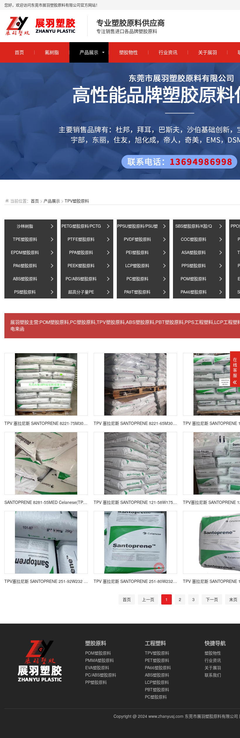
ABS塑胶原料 (25, 279)
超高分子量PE (81, 292)
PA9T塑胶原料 (137, 292)
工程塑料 (155, 643)
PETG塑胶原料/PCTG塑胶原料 (81, 227)
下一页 (212, 599)
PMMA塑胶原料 (99, 660)
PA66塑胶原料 (158, 667)
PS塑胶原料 (25, 292)
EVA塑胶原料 (97, 667)
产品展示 (89, 52)
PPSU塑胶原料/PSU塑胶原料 (137, 227)
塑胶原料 (95, 643)
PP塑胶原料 (96, 682)
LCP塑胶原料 (137, 265)
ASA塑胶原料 (193, 252)
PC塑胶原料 (137, 279)
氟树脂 (52, 52)
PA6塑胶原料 (25, 265)
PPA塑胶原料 (81, 252)
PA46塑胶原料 (194, 292)
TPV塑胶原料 (77, 201)
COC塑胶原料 (193, 239)
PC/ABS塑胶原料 (81, 279)
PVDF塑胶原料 (137, 239)
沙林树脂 (25, 226)
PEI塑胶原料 (137, 252)
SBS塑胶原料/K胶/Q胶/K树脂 (193, 227)
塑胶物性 (128, 52)
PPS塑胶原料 (193, 265)
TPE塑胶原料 (25, 239)
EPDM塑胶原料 (25, 252)
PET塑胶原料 (157, 660)
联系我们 (213, 675)
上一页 (148, 599)
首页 (19, 52)
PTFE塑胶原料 (81, 239)
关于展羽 (207, 52)
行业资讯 (168, 52)
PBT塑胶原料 (157, 689)
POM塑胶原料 (193, 279)
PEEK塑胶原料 (81, 265)
